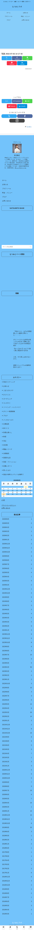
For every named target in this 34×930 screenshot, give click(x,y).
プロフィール (6, 188)
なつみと (17, 155)
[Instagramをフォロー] (17, 121)
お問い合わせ (6, 201)
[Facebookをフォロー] (25, 116)
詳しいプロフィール (20, 168)
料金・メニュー (7, 192)
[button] (30, 247)
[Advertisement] (17, 36)
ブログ (4, 197)
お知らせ (5, 184)
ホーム (4, 180)
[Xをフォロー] (9, 116)
